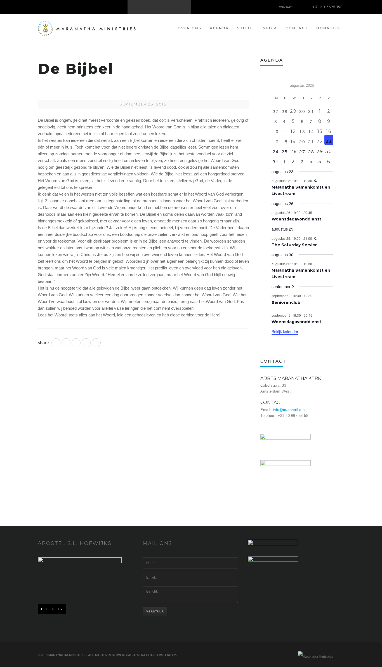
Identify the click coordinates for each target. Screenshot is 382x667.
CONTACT (286, 7)
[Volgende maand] (330, 83)
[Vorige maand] (275, 83)
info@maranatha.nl (289, 410)
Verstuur (155, 611)
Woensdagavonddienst (296, 219)
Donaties (328, 28)
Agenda (219, 28)
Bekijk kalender (285, 331)
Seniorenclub (286, 302)
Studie (245, 28)
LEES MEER (52, 609)
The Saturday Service (295, 244)
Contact (297, 28)
